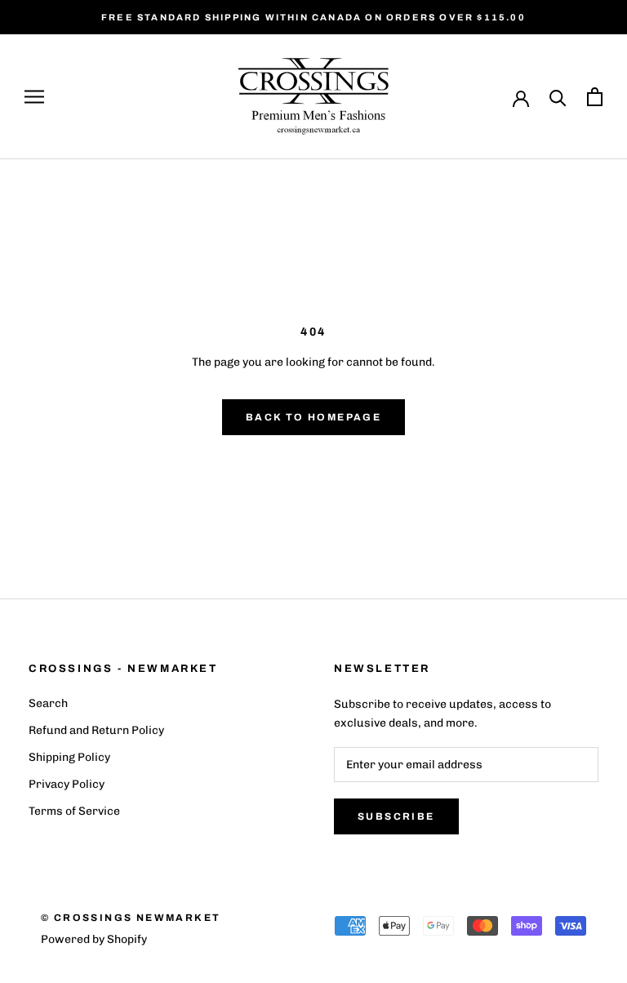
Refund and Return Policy (96, 730)
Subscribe (396, 816)
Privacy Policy (66, 784)
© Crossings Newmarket (130, 917)
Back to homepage (313, 417)
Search (48, 703)
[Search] (558, 96)
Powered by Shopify (94, 939)
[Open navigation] (34, 97)
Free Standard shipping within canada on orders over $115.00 (313, 17)
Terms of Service (74, 811)
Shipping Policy (69, 757)
